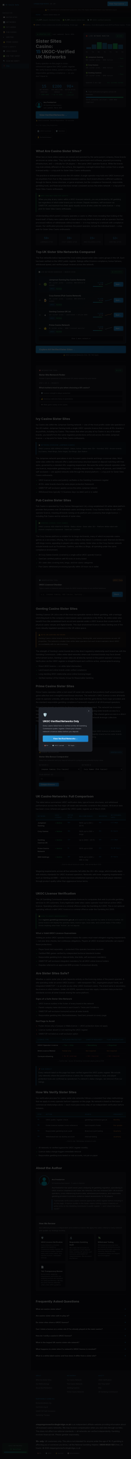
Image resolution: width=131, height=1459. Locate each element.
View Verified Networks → (65, 739)
